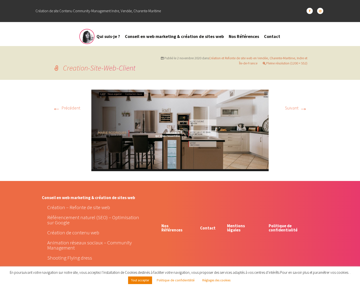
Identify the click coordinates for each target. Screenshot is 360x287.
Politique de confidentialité (283, 228)
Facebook (310, 11)
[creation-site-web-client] (180, 130)
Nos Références (244, 36)
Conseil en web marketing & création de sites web (174, 36)
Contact (272, 36)
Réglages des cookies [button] (216, 280)
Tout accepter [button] (140, 280)
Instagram (320, 11)
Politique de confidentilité (176, 280)
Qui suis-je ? (108, 36)
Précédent (66, 108)
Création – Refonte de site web (78, 207)
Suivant (296, 108)
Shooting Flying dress (69, 257)
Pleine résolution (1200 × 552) (286, 63)
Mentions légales (236, 228)
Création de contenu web (73, 232)
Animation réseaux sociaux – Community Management (89, 245)
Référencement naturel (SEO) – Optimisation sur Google (93, 220)
